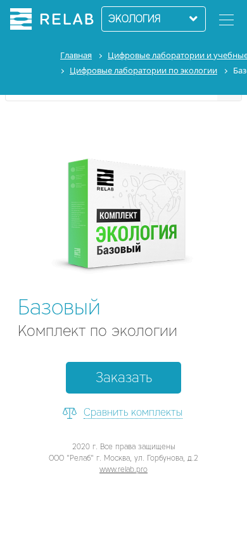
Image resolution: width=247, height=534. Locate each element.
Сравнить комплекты (133, 412)
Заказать (124, 377)
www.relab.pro (123, 469)
